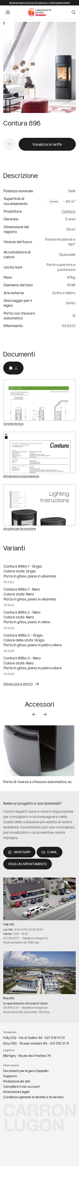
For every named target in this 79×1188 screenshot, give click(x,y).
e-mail (52, 852)
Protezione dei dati (16, 1081)
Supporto (10, 1076)
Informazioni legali (16, 1092)
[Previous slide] (34, 714)
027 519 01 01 (11, 938)
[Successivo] (67, 67)
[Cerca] (73, 12)
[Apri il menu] (7, 12)
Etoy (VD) (8, 998)
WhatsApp (22, 852)
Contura (68, 211)
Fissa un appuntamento (27, 864)
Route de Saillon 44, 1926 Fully (21, 942)
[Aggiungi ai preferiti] (9, 144)
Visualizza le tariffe (47, 144)
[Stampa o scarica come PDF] (13, 368)
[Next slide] (44, 714)
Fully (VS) (8, 924)
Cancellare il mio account (21, 1086)
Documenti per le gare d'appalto (26, 1071)
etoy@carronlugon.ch (35, 1007)
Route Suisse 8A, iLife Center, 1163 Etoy (26, 1012)
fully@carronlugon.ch (35, 938)
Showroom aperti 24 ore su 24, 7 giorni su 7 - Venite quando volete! (39, 3)
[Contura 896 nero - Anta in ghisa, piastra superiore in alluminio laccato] (39, 67)
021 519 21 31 (10, 1007)
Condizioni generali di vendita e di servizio (33, 1097)
